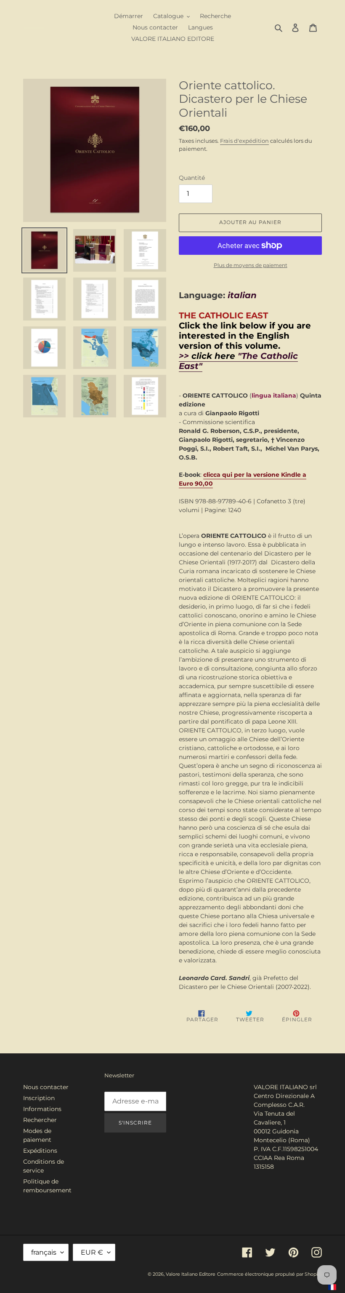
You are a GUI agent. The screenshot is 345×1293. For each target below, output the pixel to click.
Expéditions (40, 1150)
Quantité (192, 178)
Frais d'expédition (244, 140)
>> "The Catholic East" (238, 361)
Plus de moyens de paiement (250, 265)
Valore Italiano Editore (190, 1274)
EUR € (92, 1252)
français (43, 1252)
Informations (42, 1109)
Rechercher (40, 1120)
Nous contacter (46, 1087)
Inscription (39, 1098)
